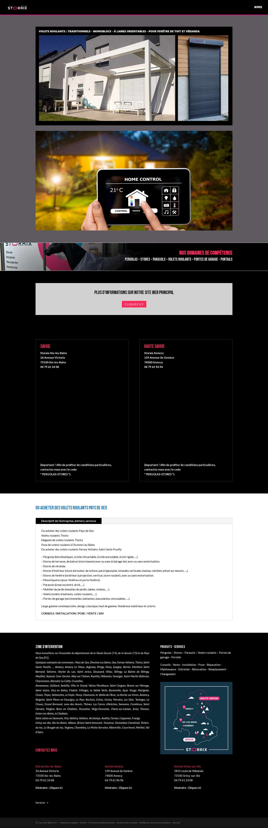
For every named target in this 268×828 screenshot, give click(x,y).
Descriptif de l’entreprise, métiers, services (68, 520)
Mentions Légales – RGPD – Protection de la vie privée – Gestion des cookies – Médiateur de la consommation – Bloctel (120, 822)
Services (40, 802)
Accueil (258, 7)
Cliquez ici (134, 304)
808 (49, 822)
